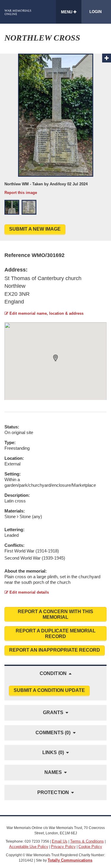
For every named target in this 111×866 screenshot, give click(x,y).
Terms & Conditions (87, 841)
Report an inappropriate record (54, 650)
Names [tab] (53, 772)
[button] (11, 207)
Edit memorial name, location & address (45, 313)
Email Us (59, 841)
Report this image (20, 192)
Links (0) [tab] (53, 752)
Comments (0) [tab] (53, 732)
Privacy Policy (63, 846)
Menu (67, 12)
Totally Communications (70, 860)
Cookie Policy (90, 846)
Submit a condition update (49, 690)
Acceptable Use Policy (28, 846)
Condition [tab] (53, 673)
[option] (55, 124)
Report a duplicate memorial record (56, 633)
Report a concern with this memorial (55, 614)
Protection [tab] (53, 792)
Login (95, 11)
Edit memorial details (28, 592)
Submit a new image (35, 229)
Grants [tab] (53, 712)
